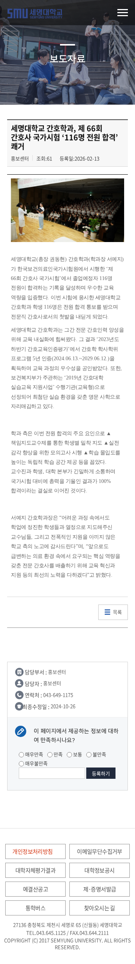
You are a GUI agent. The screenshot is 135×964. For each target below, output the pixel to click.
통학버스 (36, 908)
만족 (57, 754)
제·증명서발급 (99, 889)
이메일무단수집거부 (99, 851)
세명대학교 (35, 13)
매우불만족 (36, 763)
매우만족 (33, 754)
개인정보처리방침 (32, 851)
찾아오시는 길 (99, 908)
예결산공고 (35, 889)
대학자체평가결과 (35, 870)
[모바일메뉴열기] (122, 12)
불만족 (99, 754)
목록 (117, 611)
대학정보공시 (99, 870)
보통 (77, 754)
